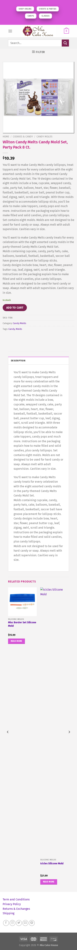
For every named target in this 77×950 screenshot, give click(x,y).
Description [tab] (18, 360)
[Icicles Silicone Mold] (54, 722)
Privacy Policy (12, 904)
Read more (16, 641)
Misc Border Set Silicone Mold (22, 624)
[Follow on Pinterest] (32, 923)
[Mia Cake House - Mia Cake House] (38, 31)
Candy (11, 329)
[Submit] (65, 43)
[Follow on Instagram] (12, 923)
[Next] (69, 739)
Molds (19, 329)
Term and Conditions (16, 899)
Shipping (8, 913)
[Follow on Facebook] (6, 923)
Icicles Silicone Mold (52, 863)
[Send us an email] (25, 923)
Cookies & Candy (23, 136)
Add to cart (14, 307)
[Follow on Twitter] (19, 923)
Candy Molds (44, 136)
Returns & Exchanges (16, 908)
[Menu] (10, 31)
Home (6, 136)
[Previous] (8, 739)
